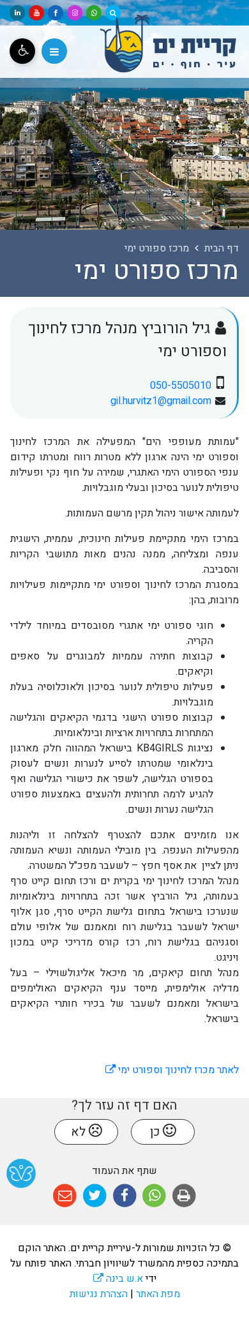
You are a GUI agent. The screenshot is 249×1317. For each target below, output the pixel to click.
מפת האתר (158, 1294)
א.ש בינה (118, 1278)
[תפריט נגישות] (22, 51)
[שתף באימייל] (65, 1196)
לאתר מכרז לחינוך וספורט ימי (172, 1070)
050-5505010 (180, 385)
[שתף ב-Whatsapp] (154, 1196)
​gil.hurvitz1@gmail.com (160, 401)
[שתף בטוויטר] (95, 1196)
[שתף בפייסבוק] (125, 1196)
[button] (54, 51)
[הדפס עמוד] (184, 1196)
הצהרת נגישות (99, 1294)
